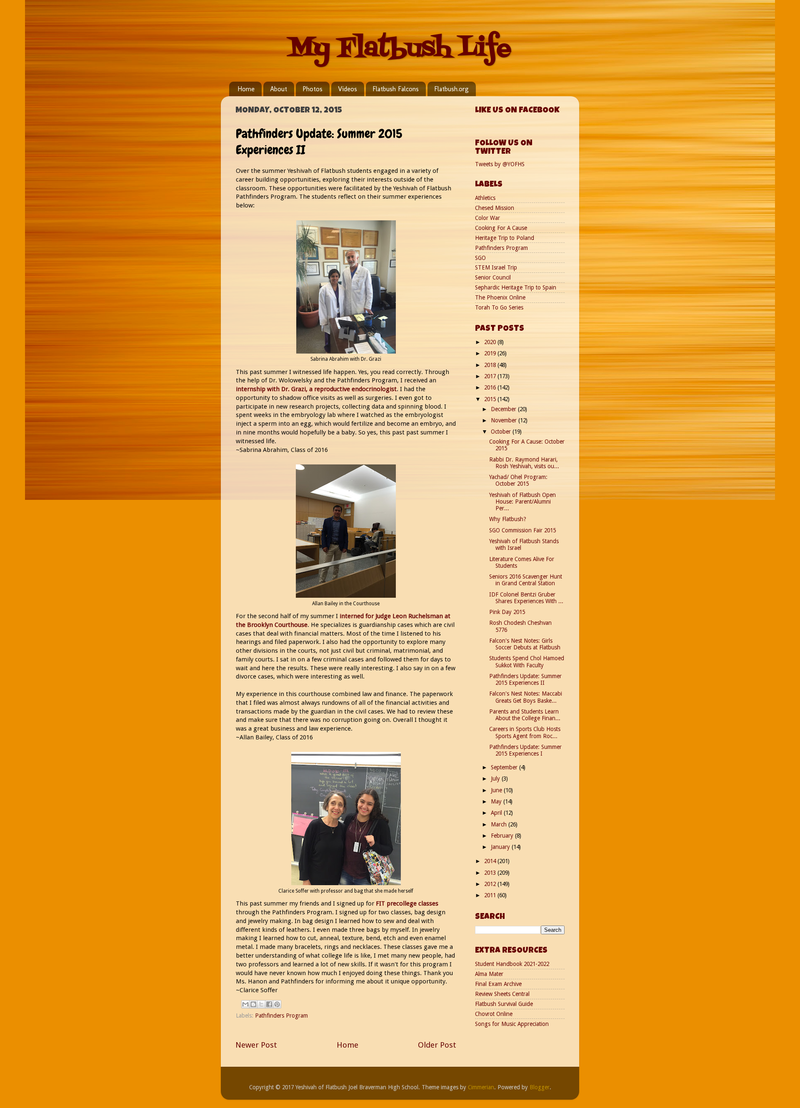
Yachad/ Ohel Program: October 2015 (518, 480)
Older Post (437, 1045)
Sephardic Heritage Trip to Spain (515, 287)
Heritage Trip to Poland (504, 238)
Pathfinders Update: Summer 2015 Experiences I (525, 750)
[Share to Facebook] (269, 1004)
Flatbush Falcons (395, 89)
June (497, 790)
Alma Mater (489, 974)
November (504, 420)
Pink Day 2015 (507, 612)
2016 (491, 387)
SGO (480, 258)
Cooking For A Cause (501, 228)
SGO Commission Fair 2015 (522, 530)
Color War (487, 218)
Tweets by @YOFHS (500, 164)
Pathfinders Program (281, 1015)
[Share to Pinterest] (277, 1004)
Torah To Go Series (499, 307)
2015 (491, 399)
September (505, 767)
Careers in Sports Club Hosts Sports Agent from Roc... (524, 732)
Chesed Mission (494, 208)
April (497, 812)
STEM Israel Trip (496, 267)
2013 (491, 872)
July (496, 778)
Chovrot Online (493, 1014)
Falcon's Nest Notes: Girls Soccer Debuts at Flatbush (524, 644)
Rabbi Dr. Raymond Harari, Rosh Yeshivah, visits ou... (524, 462)
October (501, 431)
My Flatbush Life (400, 49)
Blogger (540, 1087)
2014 (491, 861)
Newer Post (256, 1045)
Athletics (485, 198)
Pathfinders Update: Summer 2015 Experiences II (525, 679)
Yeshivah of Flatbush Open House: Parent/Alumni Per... (522, 502)
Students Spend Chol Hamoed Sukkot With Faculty (526, 661)
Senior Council (493, 277)
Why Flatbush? (507, 519)
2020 (491, 342)
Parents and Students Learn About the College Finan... (524, 714)
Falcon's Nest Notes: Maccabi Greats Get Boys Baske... (525, 697)
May (497, 801)
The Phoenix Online (500, 297)
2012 (491, 884)
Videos (347, 89)
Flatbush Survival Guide (504, 1004)
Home (246, 89)
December (504, 409)
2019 (491, 353)
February (503, 835)
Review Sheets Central (502, 994)
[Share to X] (261, 1004)
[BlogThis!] (253, 1004)
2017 (491, 376)
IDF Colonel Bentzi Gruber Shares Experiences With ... (526, 597)
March (499, 824)
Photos (312, 89)
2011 (491, 895)
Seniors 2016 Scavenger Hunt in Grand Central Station (525, 579)
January (501, 846)
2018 (491, 365)
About (278, 89)
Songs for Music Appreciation (512, 1024)
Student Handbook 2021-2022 (512, 964)
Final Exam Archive (498, 984)
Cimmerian (481, 1087)
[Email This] (245, 1004)
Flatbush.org (451, 89)
